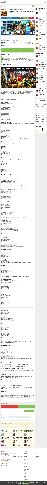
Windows (39, 130)
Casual (37, 110)
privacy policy (15, 454)
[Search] (33, 6)
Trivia (43, 117)
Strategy (38, 117)
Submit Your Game (4, 463)
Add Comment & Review (29, 410)
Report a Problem (4, 46)
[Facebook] (2, 465)
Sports (43, 115)
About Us (14, 453)
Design (43, 119)
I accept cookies (25, 483)
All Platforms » (43, 125)
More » (32, 427)
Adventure (44, 104)
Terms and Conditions (16, 457)
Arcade (37, 106)
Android (11, 9)
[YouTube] (6, 465)
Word (37, 119)
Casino (43, 108)
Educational (44, 110)
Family (43, 121)
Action (8, 9)
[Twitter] (1, 465)
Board (43, 106)
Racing (37, 113)
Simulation (38, 115)
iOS (44, 128)
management (38, 121)
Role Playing (44, 113)
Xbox (44, 130)
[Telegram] (4, 465)
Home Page (3, 9)
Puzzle (43, 111)
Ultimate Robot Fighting (18, 9)
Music (37, 111)
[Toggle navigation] (45, 2)
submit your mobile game (17, 456)
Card (37, 108)
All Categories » (43, 100)
